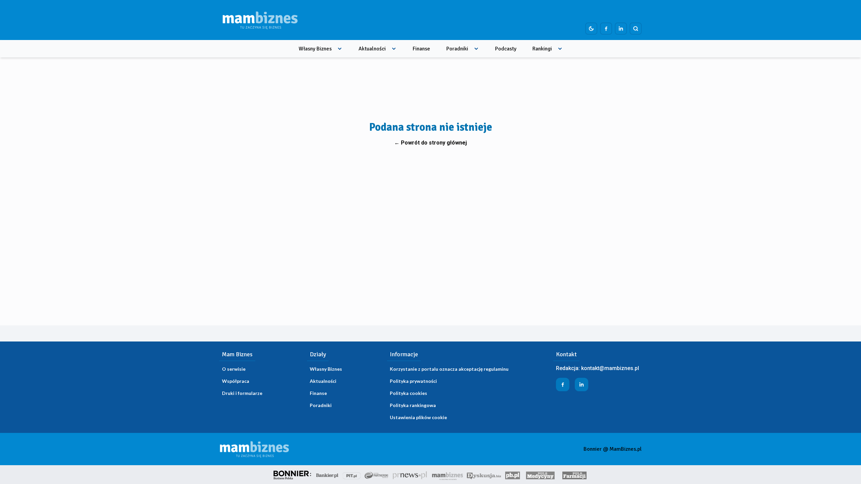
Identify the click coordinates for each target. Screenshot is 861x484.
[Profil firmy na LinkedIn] (621, 29)
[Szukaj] (636, 29)
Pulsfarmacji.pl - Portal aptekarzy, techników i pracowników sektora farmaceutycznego (574, 474)
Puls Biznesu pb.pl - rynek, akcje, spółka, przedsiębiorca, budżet (512, 474)
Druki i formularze (242, 393)
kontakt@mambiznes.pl (610, 368)
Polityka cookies (408, 393)
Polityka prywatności (413, 381)
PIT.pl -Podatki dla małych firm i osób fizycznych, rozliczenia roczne (352, 474)
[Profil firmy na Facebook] (606, 29)
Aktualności (372, 48)
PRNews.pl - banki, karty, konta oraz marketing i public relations (410, 474)
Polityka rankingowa (413, 405)
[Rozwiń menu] (339, 48)
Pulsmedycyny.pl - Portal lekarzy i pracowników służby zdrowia (540, 474)
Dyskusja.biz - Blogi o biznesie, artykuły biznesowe (484, 474)
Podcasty (505, 48)
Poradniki (457, 48)
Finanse (421, 48)
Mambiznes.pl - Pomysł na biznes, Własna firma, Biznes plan (447, 474)
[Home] (260, 20)
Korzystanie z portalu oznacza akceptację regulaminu (449, 369)
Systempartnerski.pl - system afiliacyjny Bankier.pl (377, 474)
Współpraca (235, 381)
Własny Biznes (315, 48)
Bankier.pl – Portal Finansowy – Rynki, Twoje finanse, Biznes (327, 474)
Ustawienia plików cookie (418, 417)
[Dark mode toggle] (591, 29)
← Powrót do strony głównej (430, 142)
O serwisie (234, 369)
